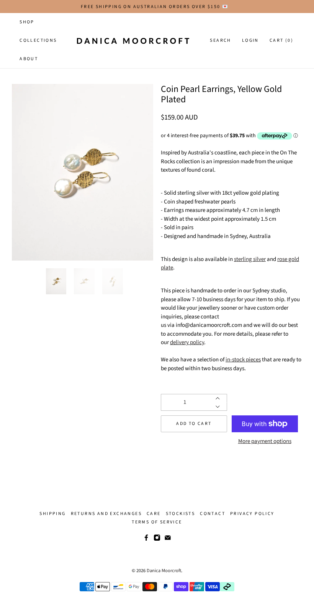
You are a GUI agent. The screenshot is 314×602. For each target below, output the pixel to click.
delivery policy (187, 342)
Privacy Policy (252, 513)
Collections (38, 40)
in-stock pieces (243, 360)
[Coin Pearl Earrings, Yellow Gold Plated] (83, 172)
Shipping (52, 513)
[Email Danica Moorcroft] (167, 539)
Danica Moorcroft (164, 570)
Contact (212, 513)
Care (154, 513)
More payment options (264, 441)
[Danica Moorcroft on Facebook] (146, 539)
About (29, 59)
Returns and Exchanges (106, 513)
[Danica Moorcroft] (132, 40)
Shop (27, 22)
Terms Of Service (157, 522)
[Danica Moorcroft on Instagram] (157, 539)
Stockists (180, 513)
